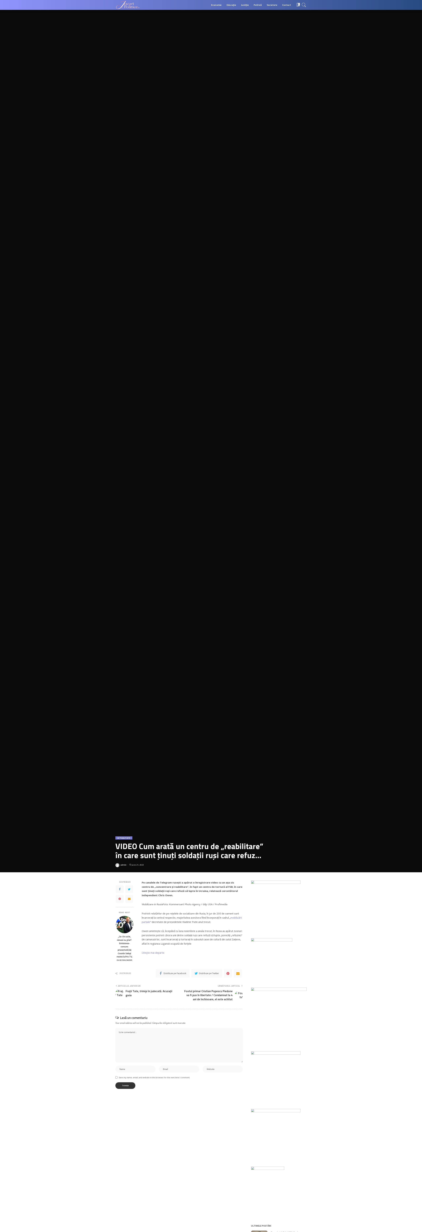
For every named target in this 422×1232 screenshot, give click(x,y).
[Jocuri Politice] (127, 5)
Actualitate (123, 838)
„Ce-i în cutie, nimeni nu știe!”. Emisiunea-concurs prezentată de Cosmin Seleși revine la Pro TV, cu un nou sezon (124, 948)
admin (124, 865)
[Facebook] (120, 889)
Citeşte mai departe (153, 952)
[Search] (304, 5)
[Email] (129, 899)
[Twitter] (129, 889)
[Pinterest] (120, 899)
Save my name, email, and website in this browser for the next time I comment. (154, 1077)
